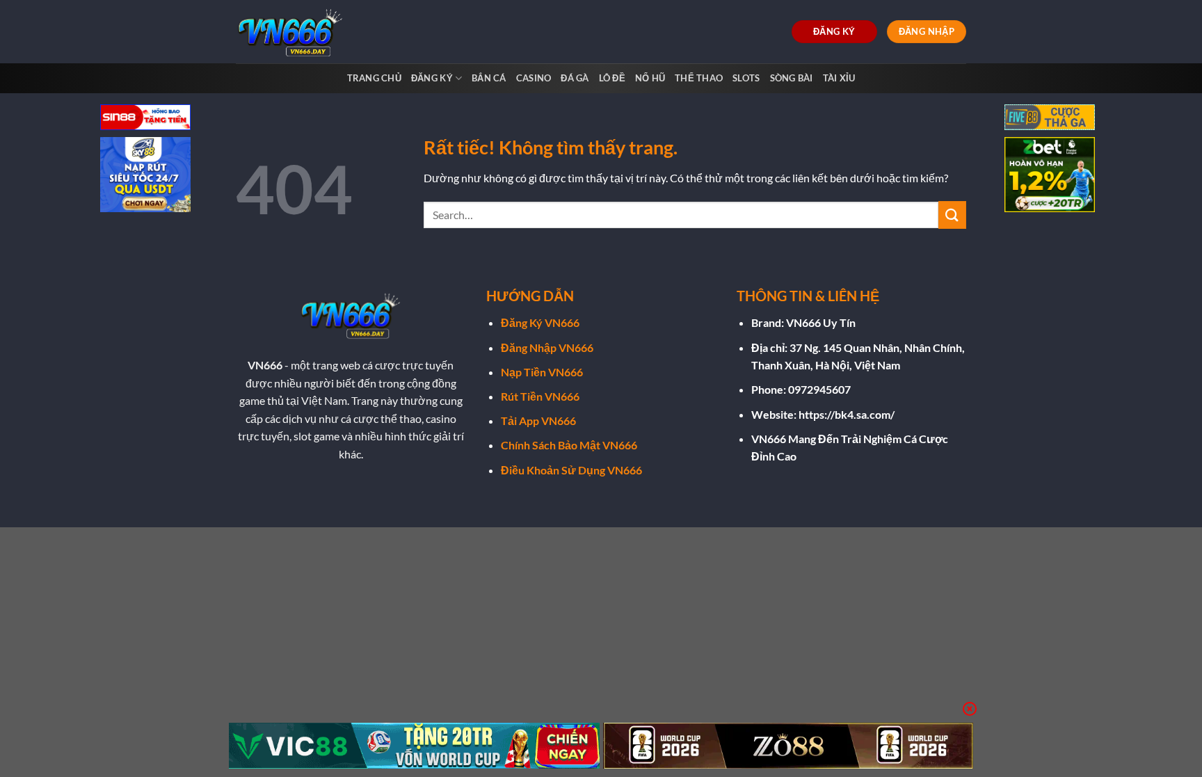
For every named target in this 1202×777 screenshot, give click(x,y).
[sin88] (145, 118)
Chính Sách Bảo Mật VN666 (569, 444)
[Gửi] (952, 214)
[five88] (1049, 118)
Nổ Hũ (650, 77)
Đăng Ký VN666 (540, 322)
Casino (534, 77)
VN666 (265, 364)
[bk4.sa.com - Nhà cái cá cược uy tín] (293, 31)
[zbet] (1049, 176)
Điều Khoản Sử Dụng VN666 (571, 469)
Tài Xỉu (839, 77)
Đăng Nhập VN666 (547, 347)
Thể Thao (699, 77)
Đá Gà (574, 77)
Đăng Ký (432, 77)
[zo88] (788, 746)
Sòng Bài (791, 77)
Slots (746, 77)
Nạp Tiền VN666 (542, 371)
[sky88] (145, 176)
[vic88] (414, 746)
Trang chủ (374, 77)
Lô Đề (612, 77)
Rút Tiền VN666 (540, 396)
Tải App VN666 (538, 420)
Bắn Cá (489, 77)
